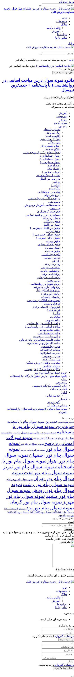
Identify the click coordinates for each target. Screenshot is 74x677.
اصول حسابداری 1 (50, 155)
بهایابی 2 (55, 185)
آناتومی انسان (52, 135)
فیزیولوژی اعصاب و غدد (46, 306)
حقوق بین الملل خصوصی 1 (45, 227)
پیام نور (63, 126)
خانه (64, 17)
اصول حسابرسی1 (50, 162)
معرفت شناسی (51, 366)
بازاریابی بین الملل (50, 178)
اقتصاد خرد (54, 165)
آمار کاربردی (53, 132)
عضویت (69, 529)
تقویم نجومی (63, 422)
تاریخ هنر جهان (52, 195)
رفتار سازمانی (52, 264)
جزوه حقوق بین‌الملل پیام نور (51, 372)
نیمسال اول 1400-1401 (14, 508)
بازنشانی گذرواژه (64, 636)
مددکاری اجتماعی (50, 349)
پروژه (64, 119)
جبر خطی (54, 208)
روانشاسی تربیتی (50, 267)
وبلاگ (64, 24)
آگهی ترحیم (53, 402)
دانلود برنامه (53, 27)
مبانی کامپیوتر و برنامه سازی (43, 343)
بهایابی (56, 181)
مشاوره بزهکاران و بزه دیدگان (43, 362)
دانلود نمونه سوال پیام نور (26, 432)
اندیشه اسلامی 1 (51, 172)
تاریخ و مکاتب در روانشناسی (44, 198)
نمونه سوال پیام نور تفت (49, 472)
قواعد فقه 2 (53, 310)
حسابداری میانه (51, 218)
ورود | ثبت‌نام (66, 1)
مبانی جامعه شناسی (48, 333)
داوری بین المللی (50, 254)
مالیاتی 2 (55, 316)
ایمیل (71, 521)
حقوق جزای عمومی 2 (48, 237)
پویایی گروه (60, 122)
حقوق (53, 432)
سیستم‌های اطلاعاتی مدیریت (43, 300)
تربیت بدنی (54, 201)
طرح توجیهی (38, 438)
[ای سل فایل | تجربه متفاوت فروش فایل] (50, 47)
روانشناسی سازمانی (48, 277)
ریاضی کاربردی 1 (50, 293)
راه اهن (56, 260)
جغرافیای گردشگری (48, 211)
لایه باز (63, 398)
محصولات (61, 21)
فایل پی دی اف (58, 389)
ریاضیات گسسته (50, 297)
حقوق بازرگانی (52, 221)
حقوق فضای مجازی (49, 244)
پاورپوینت (61, 116)
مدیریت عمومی (51, 356)
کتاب (64, 392)
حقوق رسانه (53, 241)
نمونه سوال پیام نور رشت (48, 484)
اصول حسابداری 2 (50, 158)
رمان (64, 379)
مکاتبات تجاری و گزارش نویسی (42, 369)
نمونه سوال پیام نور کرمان (35, 502)
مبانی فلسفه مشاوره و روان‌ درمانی (39, 339)
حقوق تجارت (53, 231)
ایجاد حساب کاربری (63, 668)
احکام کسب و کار (50, 145)
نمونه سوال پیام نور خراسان (19, 479)
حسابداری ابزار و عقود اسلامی (43, 214)
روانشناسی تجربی (50, 270)
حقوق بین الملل (51, 224)
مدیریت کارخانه (51, 359)
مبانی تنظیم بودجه (50, 329)
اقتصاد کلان (53, 168)
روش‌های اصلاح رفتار (48, 290)
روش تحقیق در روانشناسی (45, 283)
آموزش (56, 31)
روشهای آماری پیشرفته (47, 287)
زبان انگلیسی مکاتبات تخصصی (49, 385)
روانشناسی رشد (51, 273)
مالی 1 (56, 313)
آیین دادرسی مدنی (50, 139)
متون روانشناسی (50, 346)
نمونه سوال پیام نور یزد (50, 507)
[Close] (72, 676)
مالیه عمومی (52, 320)
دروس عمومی (52, 257)
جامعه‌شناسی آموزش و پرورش (42, 204)
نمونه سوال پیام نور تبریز (28, 466)
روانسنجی (61, 382)
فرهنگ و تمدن (52, 303)
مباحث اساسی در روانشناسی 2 (42, 326)
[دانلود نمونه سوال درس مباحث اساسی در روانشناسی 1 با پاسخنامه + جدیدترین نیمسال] (54, 65)
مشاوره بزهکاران (57, 405)
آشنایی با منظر (52, 129)
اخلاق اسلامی (52, 149)
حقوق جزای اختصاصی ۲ (46, 234)
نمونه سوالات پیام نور (32, 443)
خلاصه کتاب (53, 395)
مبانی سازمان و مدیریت (46, 336)
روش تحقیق (53, 280)
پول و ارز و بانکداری (49, 191)
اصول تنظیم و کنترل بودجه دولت (41, 152)
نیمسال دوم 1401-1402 (18, 512)
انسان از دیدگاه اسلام (48, 175)
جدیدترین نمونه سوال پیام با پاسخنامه (32, 421)
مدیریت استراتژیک (50, 352)
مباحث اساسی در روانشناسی (43, 323)
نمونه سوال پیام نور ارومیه (32, 450)
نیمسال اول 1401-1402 (63, 512)
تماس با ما (61, 37)
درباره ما (62, 34)
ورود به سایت (66, 639)
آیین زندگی (54, 142)
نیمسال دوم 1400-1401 (41, 512)
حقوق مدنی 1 (52, 247)
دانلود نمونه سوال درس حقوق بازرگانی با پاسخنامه (38, 375)
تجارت (71, 422)
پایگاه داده (54, 188)
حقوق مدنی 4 (52, 250)
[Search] (40, 5)
